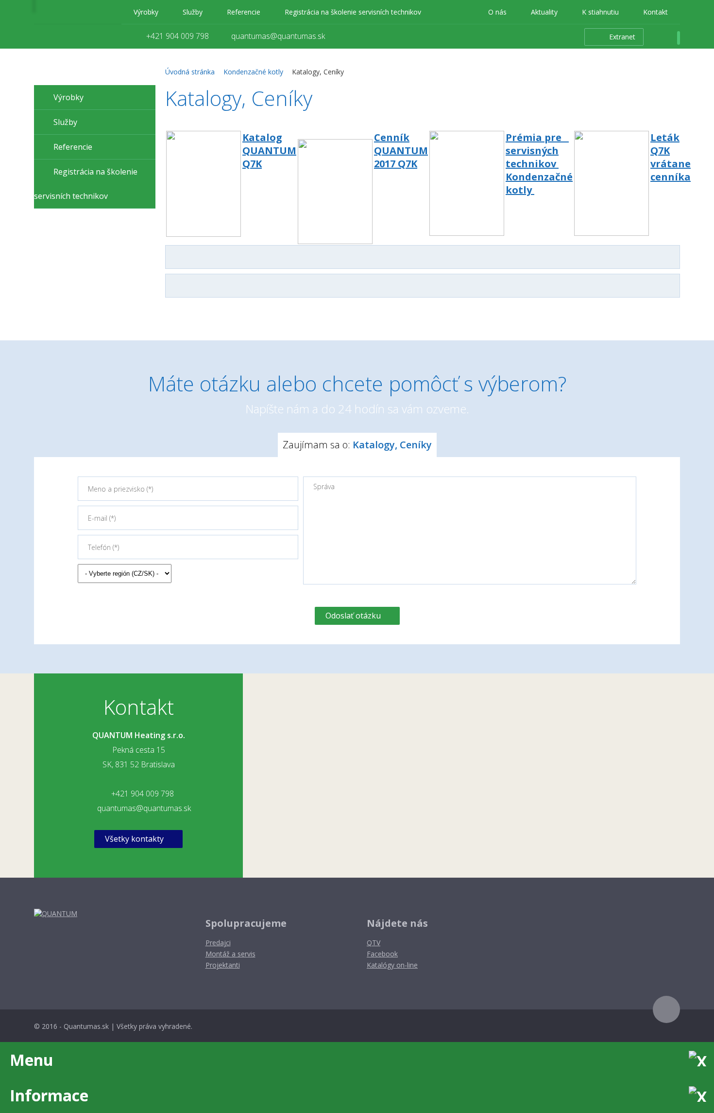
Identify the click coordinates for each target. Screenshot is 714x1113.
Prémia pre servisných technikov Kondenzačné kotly (539, 163)
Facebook (382, 953)
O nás (497, 12)
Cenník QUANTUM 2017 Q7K (401, 150)
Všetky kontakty (134, 838)
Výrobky (146, 12)
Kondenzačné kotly (253, 71)
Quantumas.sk (86, 1026)
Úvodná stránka (190, 71)
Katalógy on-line (392, 965)
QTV (373, 942)
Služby (193, 12)
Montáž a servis (230, 953)
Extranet (622, 36)
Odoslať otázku (353, 615)
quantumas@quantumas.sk (278, 36)
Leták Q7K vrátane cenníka (670, 157)
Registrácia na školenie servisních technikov (353, 12)
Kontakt (655, 12)
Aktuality (544, 12)
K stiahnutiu (600, 12)
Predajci (218, 942)
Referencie (243, 12)
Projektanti (222, 965)
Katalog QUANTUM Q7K (269, 150)
